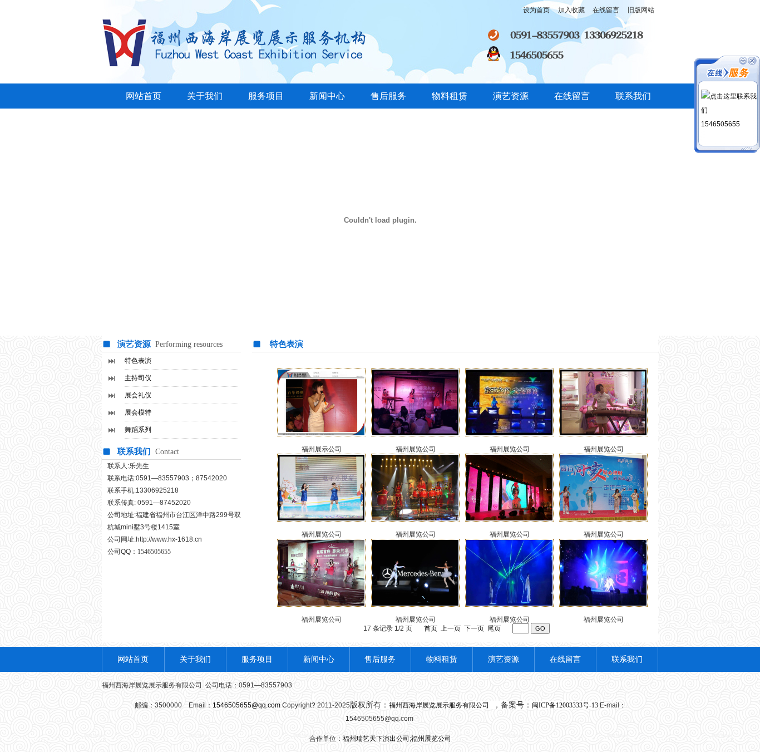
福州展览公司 (322, 619)
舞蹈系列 (138, 430)
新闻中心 (327, 96)
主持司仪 (138, 378)
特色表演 (138, 361)
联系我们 (633, 96)
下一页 (474, 628)
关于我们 (205, 96)
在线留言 (572, 96)
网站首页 (143, 96)
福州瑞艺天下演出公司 (376, 739)
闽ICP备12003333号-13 (565, 705)
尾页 (494, 628)
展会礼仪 (138, 395)
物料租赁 (449, 96)
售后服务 (388, 96)
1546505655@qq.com (246, 705)
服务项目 (266, 96)
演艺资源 (511, 96)
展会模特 (138, 412)
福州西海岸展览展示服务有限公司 (440, 705)
